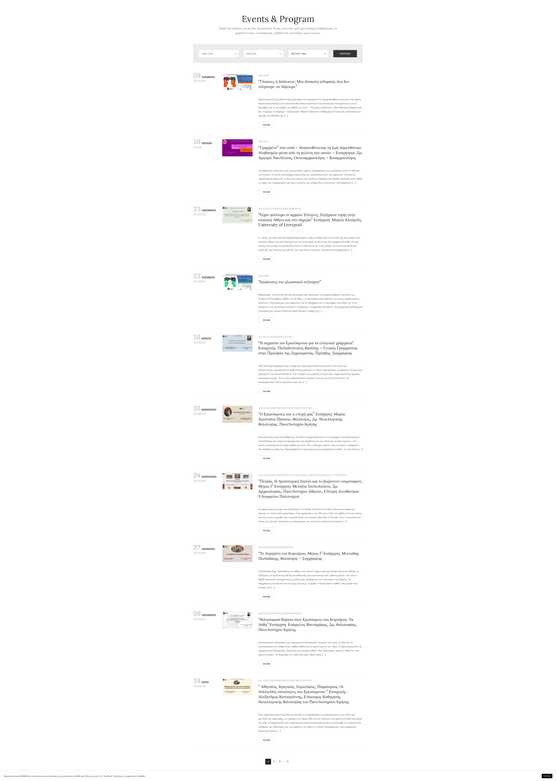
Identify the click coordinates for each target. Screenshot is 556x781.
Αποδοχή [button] (547, 776)
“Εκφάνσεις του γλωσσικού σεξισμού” (289, 281)
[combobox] (308, 53)
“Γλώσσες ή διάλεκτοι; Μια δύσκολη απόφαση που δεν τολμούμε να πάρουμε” (303, 84)
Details (266, 125)
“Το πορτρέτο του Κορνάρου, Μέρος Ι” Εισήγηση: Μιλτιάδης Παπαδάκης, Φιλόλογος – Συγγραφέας (308, 556)
